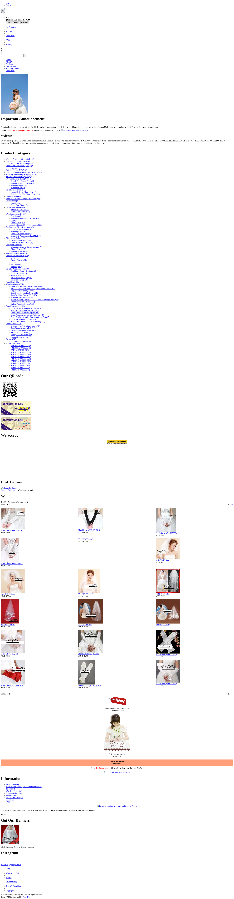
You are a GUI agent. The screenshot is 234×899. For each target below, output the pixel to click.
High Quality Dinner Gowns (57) (23, 330)
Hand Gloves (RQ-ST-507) (166, 655)
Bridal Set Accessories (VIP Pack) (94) (26, 308)
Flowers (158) (16, 267)
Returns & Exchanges (14, 798)
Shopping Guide (12, 68)
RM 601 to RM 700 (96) (20, 363)
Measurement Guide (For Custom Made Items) (24, 787)
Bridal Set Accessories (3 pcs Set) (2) (25, 311)
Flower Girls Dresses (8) (20, 212)
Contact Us (10, 36)
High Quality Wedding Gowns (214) (25, 291)
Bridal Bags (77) (12, 282)
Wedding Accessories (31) (16, 214)
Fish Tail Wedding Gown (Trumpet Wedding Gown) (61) (33, 289)
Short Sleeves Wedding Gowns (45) (24, 293)
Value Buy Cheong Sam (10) (22, 242)
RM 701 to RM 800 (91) (20, 365)
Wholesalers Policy (13, 873)
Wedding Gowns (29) (19, 251)
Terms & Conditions (13, 886)
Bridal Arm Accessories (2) (16, 253)
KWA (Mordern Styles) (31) (21, 278)
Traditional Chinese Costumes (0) (23, 271)
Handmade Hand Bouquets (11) (23, 163)
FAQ (8, 40)
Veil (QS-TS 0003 (8, 594)
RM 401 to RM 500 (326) (21, 359)
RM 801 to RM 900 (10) (20, 368)
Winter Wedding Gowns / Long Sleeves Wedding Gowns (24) (34, 300)
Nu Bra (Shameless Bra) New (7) (19, 177)
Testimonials (10, 789)
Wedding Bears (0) (18, 188)
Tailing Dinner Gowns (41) (21, 335)
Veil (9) (13, 221)
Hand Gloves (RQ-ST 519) (166, 684)
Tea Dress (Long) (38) (19, 280)
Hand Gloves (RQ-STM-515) (89, 685)
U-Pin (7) (14, 258)
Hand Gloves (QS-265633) (166, 533)
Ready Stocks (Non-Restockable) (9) (20, 227)
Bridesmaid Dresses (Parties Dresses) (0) (26, 247)
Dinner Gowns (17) (18, 249)
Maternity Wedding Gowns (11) (23, 297)
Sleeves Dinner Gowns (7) (21, 332)
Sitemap (9, 44)
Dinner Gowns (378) (14, 324)
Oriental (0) (15, 203)
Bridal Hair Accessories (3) (21, 234)
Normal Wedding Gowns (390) (23, 302)
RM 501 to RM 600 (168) (21, 361)
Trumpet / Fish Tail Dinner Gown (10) (25, 194)
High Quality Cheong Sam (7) (22, 240)
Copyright (10, 890)
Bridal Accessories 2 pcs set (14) (23, 319)
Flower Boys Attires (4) (20, 210)
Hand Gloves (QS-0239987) (12, 564)
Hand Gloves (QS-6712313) (89, 530)
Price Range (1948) (13, 343)
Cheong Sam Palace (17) (15, 238)
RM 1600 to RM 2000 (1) (21, 346)
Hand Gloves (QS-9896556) (12, 530)
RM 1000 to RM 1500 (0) (21, 348)
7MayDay (26, 897)
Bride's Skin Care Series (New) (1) (19, 166)
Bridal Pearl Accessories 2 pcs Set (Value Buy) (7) (30, 317)
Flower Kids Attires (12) (15, 207)
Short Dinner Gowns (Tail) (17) (23, 328)
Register (9, 5)
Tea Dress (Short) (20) (19, 273)
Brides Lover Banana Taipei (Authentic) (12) (23, 199)
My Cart (9, 31)
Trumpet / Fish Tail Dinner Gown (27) (25, 326)
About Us (9, 62)
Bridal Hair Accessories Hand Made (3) (26, 236)
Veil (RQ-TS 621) (163, 625)
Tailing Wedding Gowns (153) (22, 304)
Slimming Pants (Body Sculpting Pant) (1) (22, 174)
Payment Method (12, 795)
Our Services (11, 66)
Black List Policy (12, 784)
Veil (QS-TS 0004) (85, 539)
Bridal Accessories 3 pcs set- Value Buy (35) (28, 321)
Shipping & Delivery (14, 793)
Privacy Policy (11, 882)
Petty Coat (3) (16, 216)
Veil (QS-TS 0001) (85, 594)
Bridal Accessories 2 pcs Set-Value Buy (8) (27, 315)
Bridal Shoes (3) (12, 201)
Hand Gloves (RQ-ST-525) (88, 654)
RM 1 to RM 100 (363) (20, 350)
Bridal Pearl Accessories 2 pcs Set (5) (25, 313)
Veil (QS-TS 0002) (163, 560)
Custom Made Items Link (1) (17, 196)
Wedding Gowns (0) (18, 231)
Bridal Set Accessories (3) (21, 229)
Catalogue (10, 64)
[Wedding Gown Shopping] (10, 843)
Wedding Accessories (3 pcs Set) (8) (25, 218)
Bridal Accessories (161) (15, 306)
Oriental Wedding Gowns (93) (17, 269)
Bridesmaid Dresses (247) (21, 341)
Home (8, 60)
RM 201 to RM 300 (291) (21, 354)
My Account (10, 27)
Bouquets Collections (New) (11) (18, 161)
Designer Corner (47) (14, 245)
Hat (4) (13, 262)
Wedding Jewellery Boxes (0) (22, 183)
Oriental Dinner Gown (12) (16, 190)
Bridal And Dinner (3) (19, 205)
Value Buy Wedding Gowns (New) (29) (26, 286)
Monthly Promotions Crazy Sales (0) (20, 159)
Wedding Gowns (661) (15, 284)
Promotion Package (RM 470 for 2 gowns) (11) (24, 225)
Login (8, 3)
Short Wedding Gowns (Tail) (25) (24, 295)
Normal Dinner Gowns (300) (22, 337)
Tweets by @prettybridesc (11, 865)
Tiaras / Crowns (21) (19, 260)
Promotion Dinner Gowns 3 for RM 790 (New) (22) (26, 172)
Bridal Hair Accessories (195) (17, 256)
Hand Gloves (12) (18, 223)
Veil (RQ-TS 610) (8, 625)
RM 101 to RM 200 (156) (21, 352)
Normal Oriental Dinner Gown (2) (24, 192)
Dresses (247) (11, 339)
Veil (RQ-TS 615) (163, 594)
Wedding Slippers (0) (19, 185)
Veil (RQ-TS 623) (85, 625)
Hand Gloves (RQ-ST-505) (11, 654)
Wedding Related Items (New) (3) (19, 179)
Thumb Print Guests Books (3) (22, 181)
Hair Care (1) (16, 168)
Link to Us (10, 800)
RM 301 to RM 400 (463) (21, 357)
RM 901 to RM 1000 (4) (20, 370)
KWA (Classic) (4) (18, 275)
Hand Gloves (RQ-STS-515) (12, 685)
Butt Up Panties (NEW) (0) (16, 170)
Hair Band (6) (16, 264)
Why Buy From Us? (14, 791)
